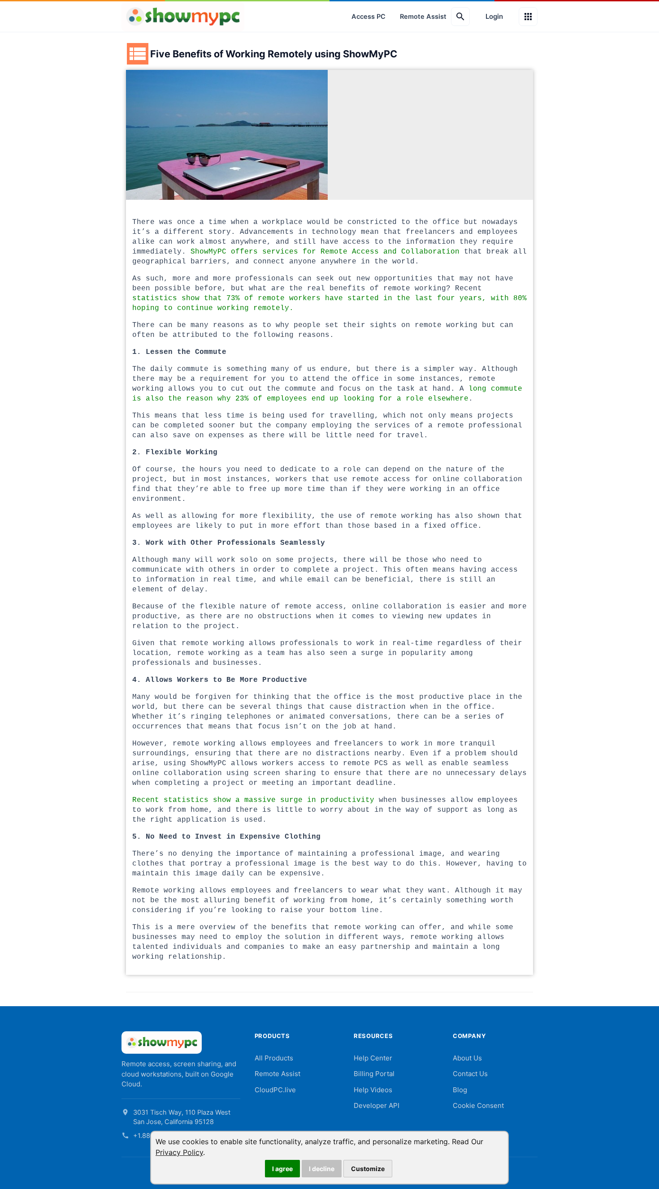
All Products (274, 1058)
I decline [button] (321, 1168)
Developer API (376, 1105)
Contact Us (470, 1073)
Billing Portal (374, 1073)
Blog (460, 1090)
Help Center (373, 1058)
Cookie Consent (478, 1105)
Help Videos (373, 1090)
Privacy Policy (179, 1152)
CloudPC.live (275, 1090)
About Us (467, 1058)
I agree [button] (282, 1168)
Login (494, 16)
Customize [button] (368, 1168)
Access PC (368, 17)
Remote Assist (423, 17)
